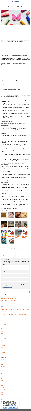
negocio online (7, 314)
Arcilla (13, 251)
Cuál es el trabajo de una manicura (7, 302)
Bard (10, 309)
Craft (1, 369)
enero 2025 (3, 322)
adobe (2, 309)
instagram (26, 311)
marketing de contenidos (25, 312)
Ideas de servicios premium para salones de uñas (9, 300)
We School (15, 2)
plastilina (20, 314)
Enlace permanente (24, 251)
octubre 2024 (3, 326)
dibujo (9, 311)
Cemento (2, 364)
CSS (1, 371)
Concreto (2, 368)
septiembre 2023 (3, 343)
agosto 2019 (3, 352)
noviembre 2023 (3, 340)
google (16, 311)
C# (1, 362)
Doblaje (2, 376)
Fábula (2, 378)
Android (5, 309)
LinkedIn (8, 312)
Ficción (2, 380)
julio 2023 (2, 347)
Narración (2, 390)
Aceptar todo (16, 407)
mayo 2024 (3, 331)
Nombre (3, 271)
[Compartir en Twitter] (14, 248)
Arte (7, 309)
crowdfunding (3, 311)
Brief (15, 309)
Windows (25, 314)
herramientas (19, 311)
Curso (2, 375)
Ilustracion (2, 383)
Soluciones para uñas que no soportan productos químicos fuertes (12, 303)
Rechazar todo (10, 407)
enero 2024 (3, 336)
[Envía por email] (16, 248)
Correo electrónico (5, 275)
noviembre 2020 (3, 349)
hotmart (24, 311)
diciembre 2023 (3, 338)
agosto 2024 (3, 329)
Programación (3, 396)
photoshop (16, 314)
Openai (11, 314)
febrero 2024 (3, 335)
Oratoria (2, 392)
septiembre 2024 (4, 328)
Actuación (2, 359)
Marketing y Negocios (4, 389)
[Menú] (1, 2)
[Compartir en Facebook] (13, 248)
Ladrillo (2, 385)
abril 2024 (2, 333)
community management (25, 309)
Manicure (2, 387)
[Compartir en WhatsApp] (11, 248)
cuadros (7, 311)
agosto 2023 (3, 345)
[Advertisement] (15, 32)
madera (18, 313)
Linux (11, 313)
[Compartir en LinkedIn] (19, 248)
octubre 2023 (3, 342)
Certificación (3, 366)
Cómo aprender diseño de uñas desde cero (8, 298)
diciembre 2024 (3, 324)
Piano (2, 394)
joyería (2, 312)
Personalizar (5, 407)
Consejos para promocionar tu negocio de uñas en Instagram (12, 296)
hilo (21, 311)
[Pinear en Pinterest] (18, 248)
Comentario (4, 264)
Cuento (2, 373)
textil (23, 314)
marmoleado (2, 314)
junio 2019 (2, 354)
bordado (12, 309)
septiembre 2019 (3, 350)
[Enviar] (29, 292)
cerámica (18, 309)
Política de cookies (13, 405)
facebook (12, 311)
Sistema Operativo (4, 397)
